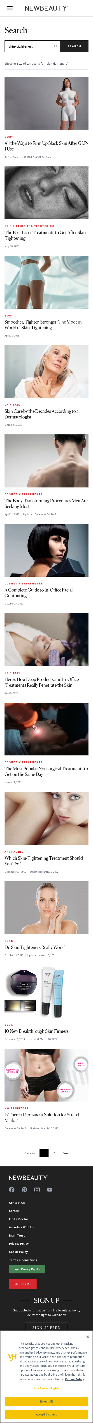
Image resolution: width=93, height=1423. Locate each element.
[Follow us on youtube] (49, 1189)
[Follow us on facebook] (11, 1189)
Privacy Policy (19, 1244)
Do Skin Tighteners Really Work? (35, 947)
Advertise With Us (21, 1227)
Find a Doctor (18, 1219)
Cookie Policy (18, 1252)
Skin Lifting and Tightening (30, 226)
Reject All (46, 1401)
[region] (46, 1377)
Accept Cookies (46, 1414)
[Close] (88, 1337)
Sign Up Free (46, 1328)
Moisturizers (16, 1108)
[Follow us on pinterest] (24, 1189)
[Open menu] (10, 8)
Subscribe (22, 1284)
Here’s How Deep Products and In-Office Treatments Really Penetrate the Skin (42, 682)
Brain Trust (17, 1235)
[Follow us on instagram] (37, 1189)
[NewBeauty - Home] (46, 8)
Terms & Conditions (23, 1260)
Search (74, 46)
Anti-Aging (14, 851)
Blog (9, 941)
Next (66, 1153)
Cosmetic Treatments (24, 494)
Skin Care (13, 404)
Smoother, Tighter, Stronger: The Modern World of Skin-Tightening (43, 324)
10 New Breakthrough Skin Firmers (37, 1031)
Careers (14, 1211)
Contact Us (17, 1203)
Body (9, 136)
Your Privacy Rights (27, 1269)
